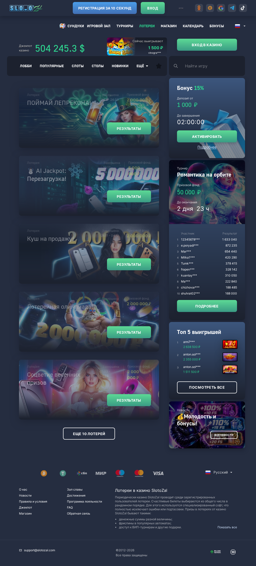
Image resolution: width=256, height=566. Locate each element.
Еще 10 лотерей (89, 434)
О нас (23, 489)
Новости (25, 495)
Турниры (124, 26)
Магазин (169, 26)
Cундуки (76, 26)
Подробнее (207, 147)
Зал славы (74, 489)
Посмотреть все (207, 387)
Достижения (76, 495)
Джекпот (25, 507)
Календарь (193, 26)
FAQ (70, 507)
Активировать (207, 136)
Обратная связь (78, 513)
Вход (152, 8)
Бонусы (217, 26)
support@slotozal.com (39, 550)
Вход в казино (207, 45)
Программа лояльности (84, 501)
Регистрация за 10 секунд (104, 8)
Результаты (129, 128)
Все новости (223, 434)
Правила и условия (33, 501)
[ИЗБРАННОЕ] (159, 66)
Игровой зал (98, 26)
